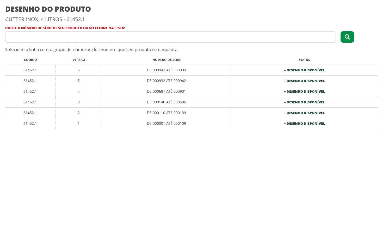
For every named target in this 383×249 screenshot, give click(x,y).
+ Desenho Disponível (304, 70)
